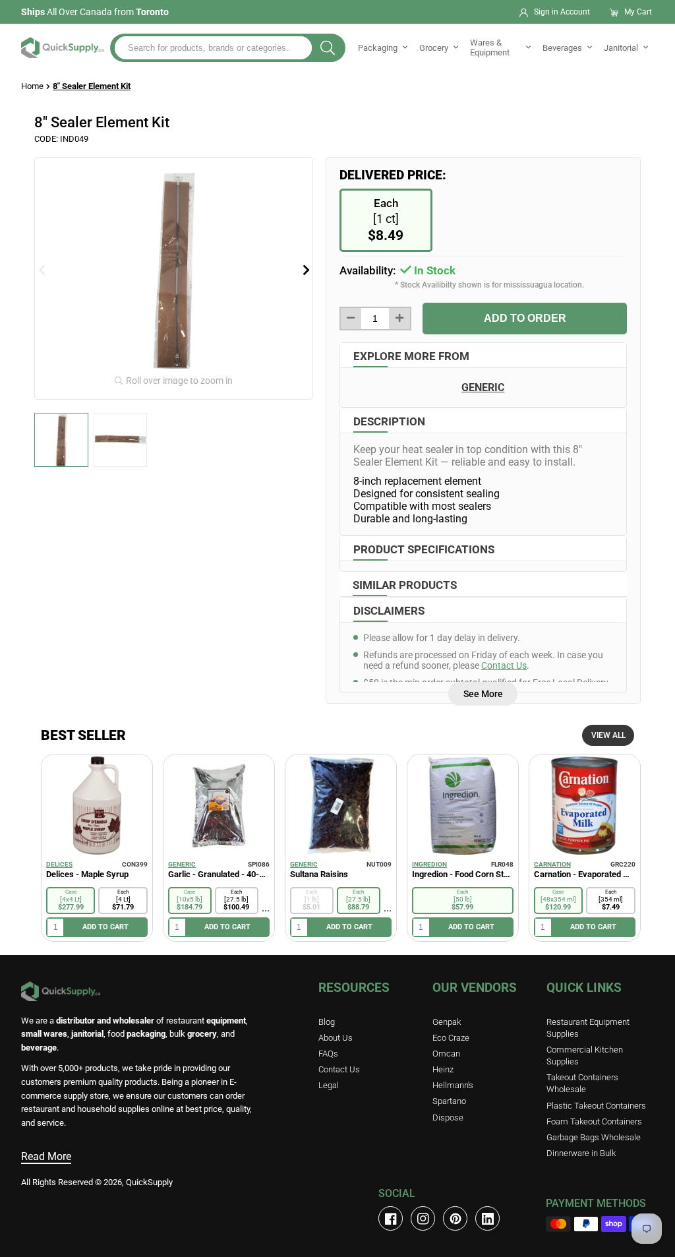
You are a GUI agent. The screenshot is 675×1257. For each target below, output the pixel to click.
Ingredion (429, 864)
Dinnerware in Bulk (581, 1153)
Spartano (449, 1101)
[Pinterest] (455, 1218)
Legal (328, 1085)
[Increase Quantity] (399, 318)
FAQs (328, 1053)
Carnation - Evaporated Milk (584, 874)
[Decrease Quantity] (351, 318)
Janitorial (621, 48)
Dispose (447, 1117)
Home (32, 86)
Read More (46, 1156)
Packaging (377, 48)
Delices (59, 864)
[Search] (327, 47)
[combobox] (213, 47)
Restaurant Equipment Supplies (588, 1028)
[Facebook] (390, 1218)
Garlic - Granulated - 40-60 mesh (219, 874)
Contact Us (504, 665)
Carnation (552, 864)
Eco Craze (450, 1038)
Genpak (446, 1022)
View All (608, 735)
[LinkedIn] (487, 1218)
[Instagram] (423, 1218)
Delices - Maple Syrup (87, 874)
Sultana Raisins (319, 874)
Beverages (562, 48)
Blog (326, 1022)
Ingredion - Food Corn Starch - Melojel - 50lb (463, 874)
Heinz (443, 1069)
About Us (335, 1038)
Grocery (433, 48)
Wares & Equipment (490, 47)
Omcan (446, 1053)
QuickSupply (149, 1182)
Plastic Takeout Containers (596, 1106)
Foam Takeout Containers (594, 1121)
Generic (182, 864)
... (266, 908)
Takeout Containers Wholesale (582, 1083)
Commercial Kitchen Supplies (584, 1055)
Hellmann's (452, 1085)
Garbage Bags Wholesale (593, 1137)
